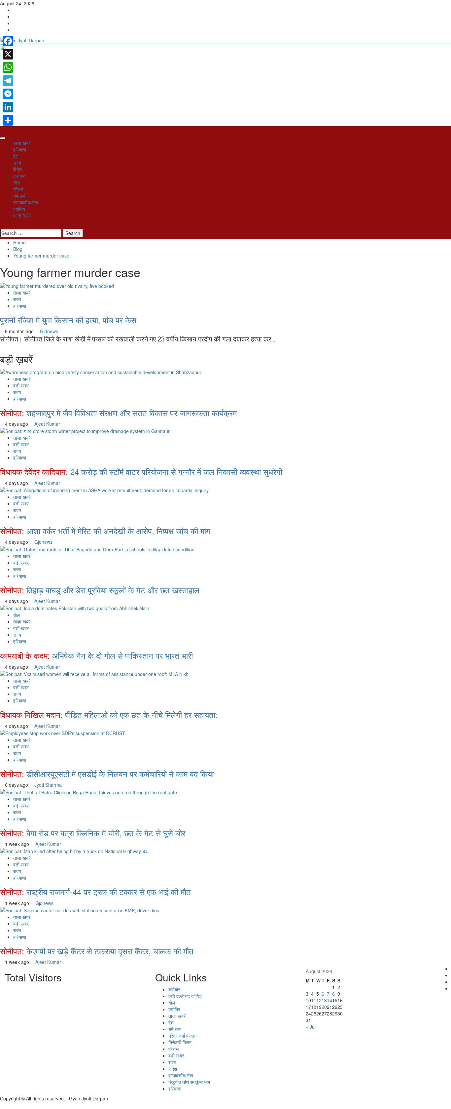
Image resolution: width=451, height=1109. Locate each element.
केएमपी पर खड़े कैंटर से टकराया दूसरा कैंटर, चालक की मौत (96, 951)
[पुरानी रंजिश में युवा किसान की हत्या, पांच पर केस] (57, 285)
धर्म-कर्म (19, 195)
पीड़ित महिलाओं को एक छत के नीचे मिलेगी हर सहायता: (109, 714)
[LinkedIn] (8, 107)
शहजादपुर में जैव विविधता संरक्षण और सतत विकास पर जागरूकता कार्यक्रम (118, 412)
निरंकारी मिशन (179, 1042)
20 (324, 1007)
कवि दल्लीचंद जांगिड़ (185, 996)
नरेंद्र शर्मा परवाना (182, 1035)
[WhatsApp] (8, 67)
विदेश (17, 169)
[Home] (2, 129)
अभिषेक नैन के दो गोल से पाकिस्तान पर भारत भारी (96, 655)
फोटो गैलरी (22, 215)
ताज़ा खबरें (21, 142)
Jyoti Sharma (48, 784)
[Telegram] (8, 80)
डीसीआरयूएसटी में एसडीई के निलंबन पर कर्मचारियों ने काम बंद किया (107, 773)
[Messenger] (8, 93)
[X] (8, 54)
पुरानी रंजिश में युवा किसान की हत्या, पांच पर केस (68, 320)
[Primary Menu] (2, 138)
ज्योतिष (19, 209)
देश (15, 156)
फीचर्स (18, 189)
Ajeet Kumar (47, 423)
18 (313, 1007)
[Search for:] (30, 233)
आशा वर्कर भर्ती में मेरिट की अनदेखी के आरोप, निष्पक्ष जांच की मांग (105, 530)
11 (313, 1000)
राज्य (17, 162)
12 (319, 1000)
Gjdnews (49, 331)
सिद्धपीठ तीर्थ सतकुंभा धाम (189, 1082)
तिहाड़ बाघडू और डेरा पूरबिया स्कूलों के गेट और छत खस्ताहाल (99, 590)
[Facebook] (8, 41)
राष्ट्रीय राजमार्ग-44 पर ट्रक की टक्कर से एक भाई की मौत (95, 891)
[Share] (8, 120)
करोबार (19, 176)
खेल (16, 182)
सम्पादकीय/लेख (25, 202)
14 (329, 1000)
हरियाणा (19, 149)
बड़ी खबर (21, 385)
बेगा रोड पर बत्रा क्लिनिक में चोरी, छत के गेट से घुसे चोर (92, 833)
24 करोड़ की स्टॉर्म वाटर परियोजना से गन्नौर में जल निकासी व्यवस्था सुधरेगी (141, 471)
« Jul (311, 1026)
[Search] (2, 225)
